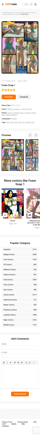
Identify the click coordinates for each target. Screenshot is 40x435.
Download (24, 97)
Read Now (9, 97)
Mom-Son (10, 122)
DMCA (13, 424)
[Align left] (14, 362)
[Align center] (18, 362)
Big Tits (22, 122)
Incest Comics (26, 109)
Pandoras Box (18, 113)
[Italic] (7, 362)
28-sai (12, 221)
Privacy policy (22, 422)
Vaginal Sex (29, 122)
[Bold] (3, 362)
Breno (33, 113)
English (14, 119)
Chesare (28, 113)
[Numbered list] (29, 362)
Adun (3, 115)
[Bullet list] (26, 362)
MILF (16, 122)
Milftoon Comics (13, 109)
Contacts (5, 426)
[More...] (33, 362)
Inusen (10, 113)
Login (35, 4)
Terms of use (7, 422)
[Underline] (10, 362)
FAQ (23, 424)
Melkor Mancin (11, 115)
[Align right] (21, 362)
